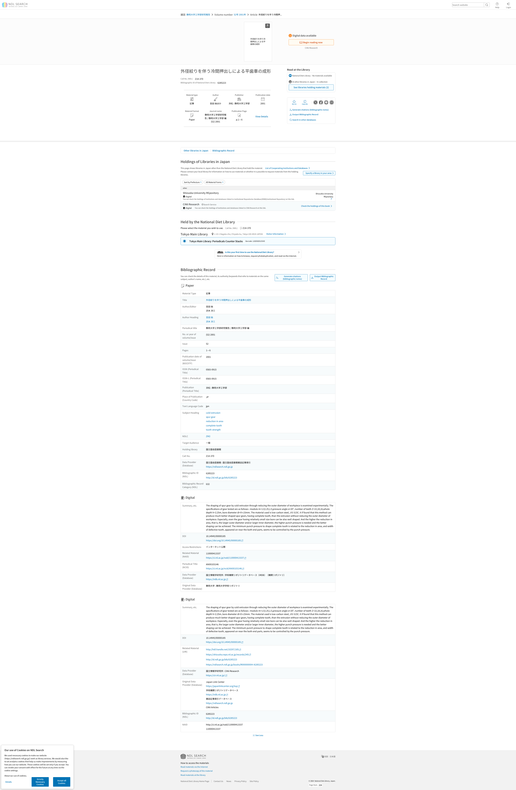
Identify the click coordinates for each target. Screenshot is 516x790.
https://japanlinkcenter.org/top (221, 686)
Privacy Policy (240, 781)
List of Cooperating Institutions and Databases (286, 168)
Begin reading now (312, 42)
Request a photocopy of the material (197, 770)
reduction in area (214, 421)
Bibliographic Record (223, 150)
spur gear (210, 416)
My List (294, 104)
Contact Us (218, 781)
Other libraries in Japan (196, 150)
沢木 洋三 (210, 321)
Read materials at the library (193, 775)
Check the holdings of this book (315, 206)
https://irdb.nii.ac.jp (216, 579)
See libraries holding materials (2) (311, 87)
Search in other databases (304, 119)
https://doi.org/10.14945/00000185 (223, 540)
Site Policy (254, 781)
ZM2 (208, 436)
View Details (261, 116)
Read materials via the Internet (194, 766)
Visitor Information (275, 234)
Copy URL (305, 104)
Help (497, 7)
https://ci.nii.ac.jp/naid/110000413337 (225, 557)
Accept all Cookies (61, 781)
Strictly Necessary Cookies (40, 782)
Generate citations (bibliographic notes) (310, 109)
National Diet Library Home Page (195, 781)
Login (508, 7)
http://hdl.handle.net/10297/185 (222, 649)
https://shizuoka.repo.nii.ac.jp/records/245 (227, 654)
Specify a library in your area (319, 173)
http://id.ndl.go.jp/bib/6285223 (221, 477)
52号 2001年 (240, 14)
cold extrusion (213, 412)
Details (8, 781)
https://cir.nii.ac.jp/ (215, 675)
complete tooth (214, 425)
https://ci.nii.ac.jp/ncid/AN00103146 (224, 568)
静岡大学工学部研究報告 (198, 14)
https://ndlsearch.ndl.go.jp (219, 466)
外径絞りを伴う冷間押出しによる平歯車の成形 (228, 300)
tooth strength (213, 429)
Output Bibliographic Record (305, 114)
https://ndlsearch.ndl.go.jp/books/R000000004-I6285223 (234, 664)
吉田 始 (209, 317)
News (228, 781)
